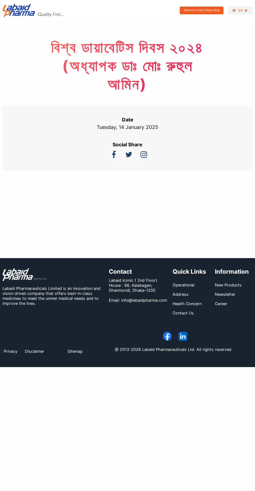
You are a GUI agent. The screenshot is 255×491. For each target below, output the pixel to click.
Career (221, 303)
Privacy (10, 351)
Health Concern (187, 303)
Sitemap (75, 351)
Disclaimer (34, 351)
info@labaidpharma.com (144, 300)
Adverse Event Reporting (202, 10)
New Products (228, 285)
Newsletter (225, 294)
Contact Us (183, 313)
